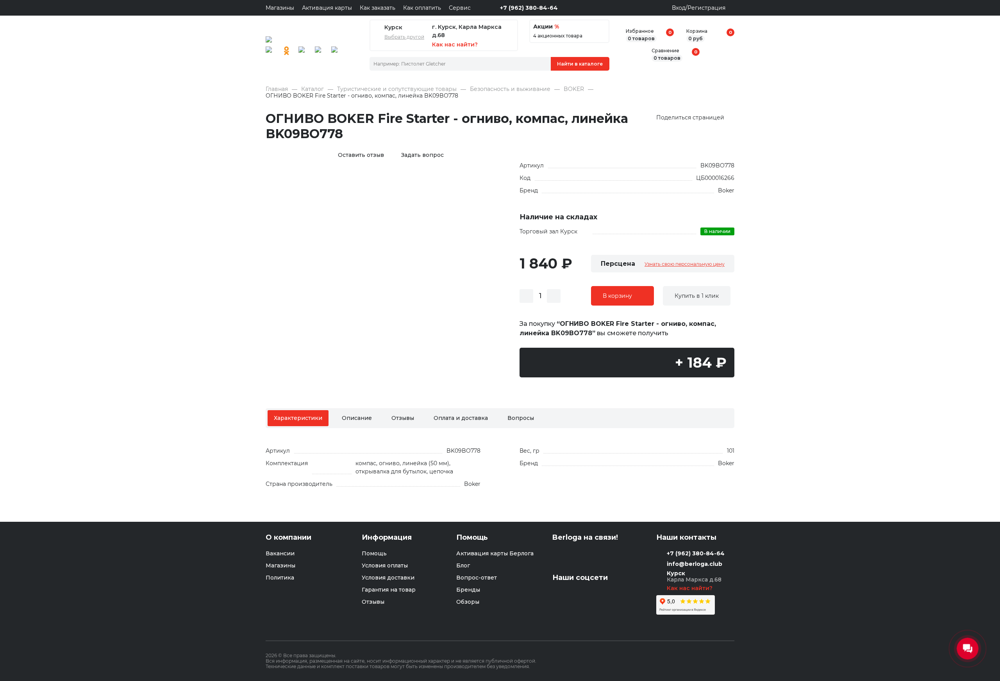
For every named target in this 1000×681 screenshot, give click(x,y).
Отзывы (402, 417)
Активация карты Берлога (495, 553)
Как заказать (377, 7)
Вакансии (280, 553)
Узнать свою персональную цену (685, 264)
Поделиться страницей (690, 117)
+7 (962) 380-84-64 (529, 7)
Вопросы (520, 417)
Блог (463, 565)
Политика (280, 577)
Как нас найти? (690, 588)
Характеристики (298, 417)
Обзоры (467, 601)
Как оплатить (422, 7)
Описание (357, 417)
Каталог (312, 89)
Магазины (280, 7)
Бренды (468, 589)
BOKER (574, 89)
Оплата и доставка (461, 417)
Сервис (460, 7)
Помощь (374, 553)
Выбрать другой (404, 37)
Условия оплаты (385, 565)
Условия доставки (388, 577)
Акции (546, 27)
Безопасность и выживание (510, 89)
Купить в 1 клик (697, 295)
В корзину (617, 295)
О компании (288, 537)
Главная (277, 89)
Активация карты (327, 7)
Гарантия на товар (389, 589)
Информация (387, 537)
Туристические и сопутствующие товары (397, 89)
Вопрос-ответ (476, 577)
